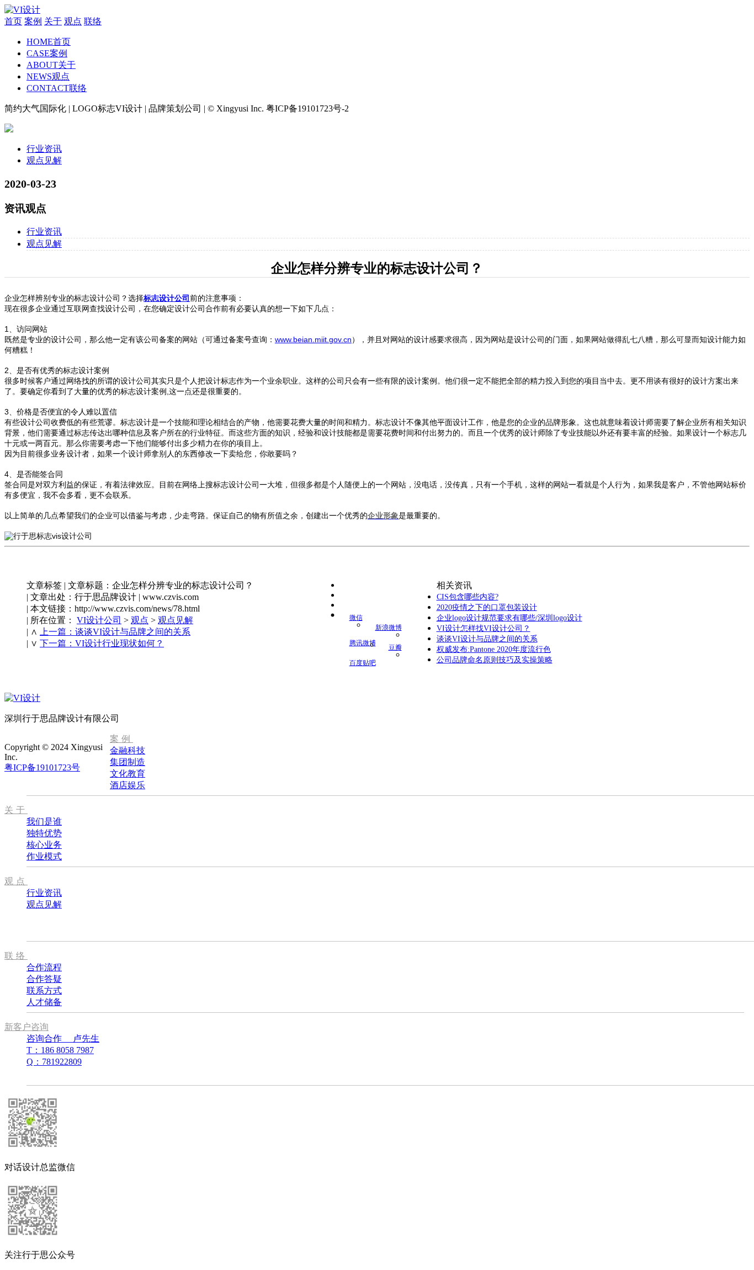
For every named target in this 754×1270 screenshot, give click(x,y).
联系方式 (44, 990)
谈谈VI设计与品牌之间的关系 (487, 639)
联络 (93, 21)
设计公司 (174, 298)
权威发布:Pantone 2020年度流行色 (494, 649)
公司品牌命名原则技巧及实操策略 (495, 660)
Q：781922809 (54, 1061)
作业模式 (44, 856)
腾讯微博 (362, 643)
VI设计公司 (99, 620)
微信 (356, 617)
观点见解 (44, 160)
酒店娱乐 (127, 785)
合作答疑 (44, 979)
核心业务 (44, 844)
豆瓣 (395, 647)
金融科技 (127, 750)
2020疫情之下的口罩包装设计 (487, 607)
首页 (13, 21)
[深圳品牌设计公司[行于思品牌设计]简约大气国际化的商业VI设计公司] (22, 9)
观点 (73, 21)
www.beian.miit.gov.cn (313, 339)
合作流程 (44, 967)
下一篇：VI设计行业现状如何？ (102, 643)
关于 (53, 21)
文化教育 (127, 773)
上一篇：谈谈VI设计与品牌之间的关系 (115, 631)
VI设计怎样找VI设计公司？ (483, 628)
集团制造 (127, 762)
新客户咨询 (26, 1027)
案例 (33, 21)
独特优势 (44, 833)
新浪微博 (388, 627)
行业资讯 (44, 148)
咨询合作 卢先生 (62, 1038)
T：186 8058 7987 (60, 1050)
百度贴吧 (362, 663)
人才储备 (44, 1002)
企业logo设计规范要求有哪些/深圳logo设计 (509, 618)
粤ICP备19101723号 (42, 767)
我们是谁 (44, 821)
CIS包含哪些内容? (467, 597)
